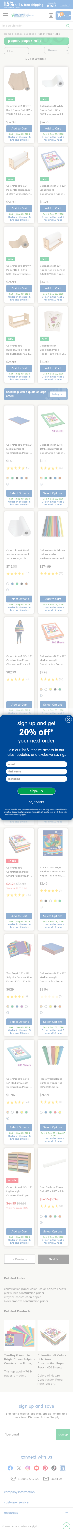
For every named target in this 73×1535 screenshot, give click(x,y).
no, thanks (36, 802)
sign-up (36, 791)
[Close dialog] (69, 719)
